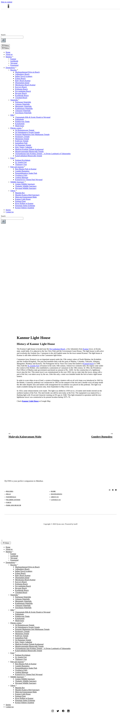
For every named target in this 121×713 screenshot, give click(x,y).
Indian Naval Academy (23, 76)
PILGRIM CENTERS (13, 499)
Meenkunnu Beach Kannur (25, 85)
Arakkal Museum (21, 177)
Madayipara (19, 126)
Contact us (10, 212)
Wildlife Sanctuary (17, 182)
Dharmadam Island (22, 83)
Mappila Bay (20, 193)
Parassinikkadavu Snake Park (26, 173)
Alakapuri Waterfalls (22, 111)
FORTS (8, 502)
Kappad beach (88, 364)
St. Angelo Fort (21, 162)
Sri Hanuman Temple (23, 145)
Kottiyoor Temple (21, 141)
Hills (12, 115)
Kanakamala (19, 124)
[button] (2, 541)
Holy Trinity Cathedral (23, 147)
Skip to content (6, 2)
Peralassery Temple (22, 137)
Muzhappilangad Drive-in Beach (27, 72)
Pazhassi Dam (20, 201)
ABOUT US (55, 497)
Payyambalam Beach (23, 91)
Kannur (13, 59)
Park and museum (17, 167)
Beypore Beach (21, 93)
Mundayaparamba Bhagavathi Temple (29, 151)
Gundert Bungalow (22, 171)
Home (8, 52)
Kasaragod (14, 65)
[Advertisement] (60, 242)
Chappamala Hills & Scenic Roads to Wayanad (32, 117)
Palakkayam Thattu (22, 121)
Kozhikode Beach (22, 95)
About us (9, 54)
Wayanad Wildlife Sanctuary (25, 188)
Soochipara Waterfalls (23, 113)
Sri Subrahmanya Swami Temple (27, 132)
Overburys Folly (21, 175)
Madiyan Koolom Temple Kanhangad (29, 149)
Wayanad (13, 63)
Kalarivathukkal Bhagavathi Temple (28, 156)
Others (12, 191)
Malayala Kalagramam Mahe (26, 197)
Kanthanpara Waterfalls (24, 108)
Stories (8, 210)
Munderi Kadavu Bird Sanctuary (27, 195)
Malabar (9, 57)
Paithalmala (19, 119)
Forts (12, 158)
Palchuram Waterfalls (23, 102)
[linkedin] (8, 7)
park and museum (13, 505)
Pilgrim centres (16, 128)
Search (3, 35)
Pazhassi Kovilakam (22, 160)
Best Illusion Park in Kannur (25, 169)
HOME (53, 491)
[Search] (3, 40)
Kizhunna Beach (21, 89)
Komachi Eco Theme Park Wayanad (28, 180)
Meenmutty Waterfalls (23, 106)
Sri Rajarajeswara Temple (24, 130)
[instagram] (8, 4)
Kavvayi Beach (21, 87)
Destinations (10, 68)
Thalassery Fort (21, 164)
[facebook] (8, 6)
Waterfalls (14, 100)
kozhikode (14, 61)
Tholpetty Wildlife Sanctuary (26, 186)
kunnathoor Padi (21, 143)
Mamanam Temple (22, 139)
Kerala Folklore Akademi (24, 208)
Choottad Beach (21, 98)
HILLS (8, 494)
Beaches (13, 70)
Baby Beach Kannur (22, 81)
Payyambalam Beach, (58, 349)
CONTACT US (56, 499)
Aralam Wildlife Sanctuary (25, 184)
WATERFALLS (11, 497)
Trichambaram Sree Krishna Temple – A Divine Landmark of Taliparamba (43, 154)
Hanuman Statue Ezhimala (25, 206)
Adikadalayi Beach (22, 74)
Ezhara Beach (20, 78)
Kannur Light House (23, 199)
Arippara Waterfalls (22, 104)
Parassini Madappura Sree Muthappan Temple (32, 134)
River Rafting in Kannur (24, 203)
